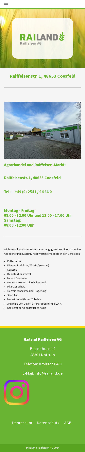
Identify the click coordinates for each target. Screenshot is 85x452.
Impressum (22, 422)
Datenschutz (48, 422)
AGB (68, 422)
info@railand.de (49, 373)
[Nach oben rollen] (77, 444)
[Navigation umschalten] (6, 3)
